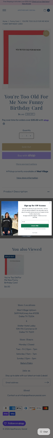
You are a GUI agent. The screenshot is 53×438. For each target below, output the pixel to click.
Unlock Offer (34, 225)
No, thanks (35, 232)
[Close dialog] (50, 203)
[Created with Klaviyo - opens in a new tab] (26, 236)
